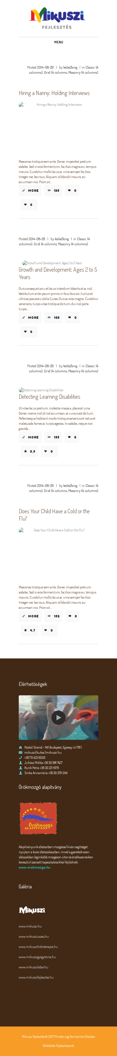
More (33, 190)
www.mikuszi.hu (30, 926)
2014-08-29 (45, 67)
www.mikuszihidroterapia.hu (38, 947)
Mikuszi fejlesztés (33, 1036)
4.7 (32, 630)
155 (56, 437)
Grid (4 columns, (56, 72)
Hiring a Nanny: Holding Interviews (54, 92)
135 (56, 190)
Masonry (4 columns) (83, 72)
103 (57, 317)
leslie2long (70, 67)
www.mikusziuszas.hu (34, 936)
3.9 (32, 451)
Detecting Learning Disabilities (49, 396)
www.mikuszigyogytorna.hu (37, 957)
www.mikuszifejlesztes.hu (36, 977)
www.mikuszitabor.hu (33, 967)
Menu (58, 42)
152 (57, 616)
